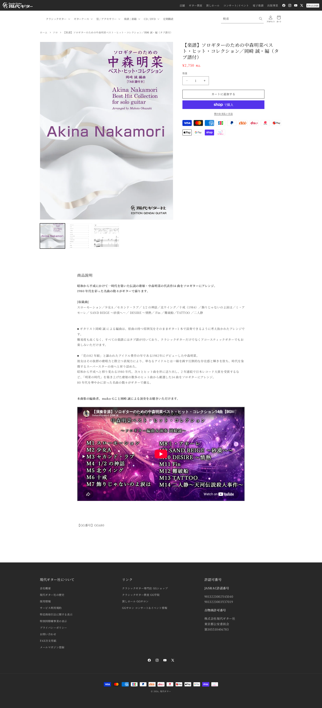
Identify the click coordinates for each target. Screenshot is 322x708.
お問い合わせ (48, 634)
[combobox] (242, 19)
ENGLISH (312, 5)
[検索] (260, 19)
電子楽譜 (258, 5)
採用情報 (45, 601)
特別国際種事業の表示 (53, 621)
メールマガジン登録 (52, 647)
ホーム (44, 32)
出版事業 (272, 5)
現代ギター (165, 691)
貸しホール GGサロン (135, 601)
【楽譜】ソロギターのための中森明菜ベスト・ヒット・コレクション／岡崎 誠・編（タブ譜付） (118, 32)
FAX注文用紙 (48, 640)
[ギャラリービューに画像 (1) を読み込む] (52, 236)
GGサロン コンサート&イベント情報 (144, 608)
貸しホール (213, 5)
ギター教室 (195, 5)
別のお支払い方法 (223, 113)
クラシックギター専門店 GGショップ (145, 588)
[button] (58, 19)
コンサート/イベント (236, 5)
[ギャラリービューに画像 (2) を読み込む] (79, 236)
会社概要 (45, 588)
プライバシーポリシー (53, 627)
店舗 (182, 5)
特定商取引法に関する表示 (56, 614)
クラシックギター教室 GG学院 (141, 595)
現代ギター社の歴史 (52, 595)
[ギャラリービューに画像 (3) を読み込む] (106, 236)
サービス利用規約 (51, 608)
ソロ (55, 32)
